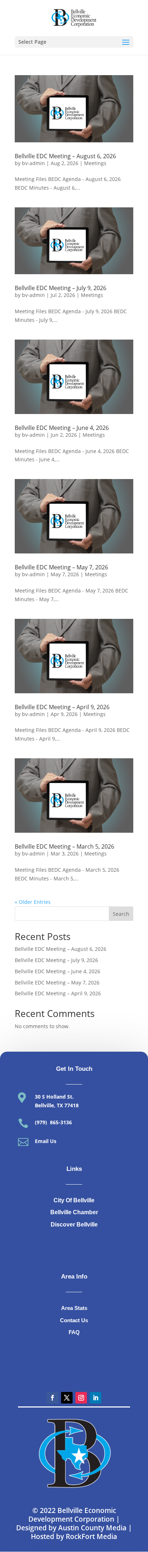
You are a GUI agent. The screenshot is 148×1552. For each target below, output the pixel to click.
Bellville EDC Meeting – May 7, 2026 (61, 567)
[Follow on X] (67, 1398)
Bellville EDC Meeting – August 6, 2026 (65, 156)
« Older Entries (33, 901)
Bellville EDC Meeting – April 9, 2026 (62, 707)
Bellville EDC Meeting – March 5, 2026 (64, 846)
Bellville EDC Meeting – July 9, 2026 (60, 288)
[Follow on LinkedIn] (95, 1398)
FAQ (74, 1332)
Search (121, 913)
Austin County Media (92, 1527)
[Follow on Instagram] (81, 1398)
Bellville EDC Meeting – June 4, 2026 (62, 428)
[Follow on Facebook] (52, 1398)
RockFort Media (91, 1536)
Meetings (95, 163)
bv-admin (33, 163)
